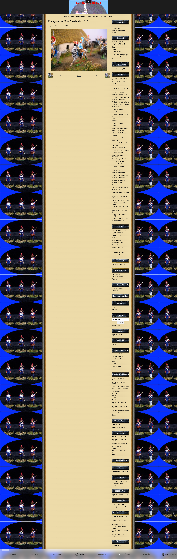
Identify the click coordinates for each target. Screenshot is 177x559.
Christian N (115, 412)
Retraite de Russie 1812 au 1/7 (119, 197)
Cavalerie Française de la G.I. (120, 97)
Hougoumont (116, 307)
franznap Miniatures (118, 220)
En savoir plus (116, 325)
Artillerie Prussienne (118, 170)
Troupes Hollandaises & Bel (120, 143)
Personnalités (116, 274)
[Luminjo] (146, 554)
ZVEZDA (120, 433)
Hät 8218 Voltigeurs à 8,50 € (120, 388)
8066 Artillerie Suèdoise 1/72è (119, 403)
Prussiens (114, 279)
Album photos (80, 16)
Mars (113, 361)
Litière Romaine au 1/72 (119, 230)
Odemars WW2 (116, 424)
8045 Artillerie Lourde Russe (120, 400)
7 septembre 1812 (117, 545)
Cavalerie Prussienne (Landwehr (118, 167)
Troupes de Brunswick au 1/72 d (119, 82)
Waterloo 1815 (116, 28)
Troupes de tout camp (118, 264)
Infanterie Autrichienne (118, 172)
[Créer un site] (12, 554)
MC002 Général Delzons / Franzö (119, 527)
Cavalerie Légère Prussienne (120, 159)
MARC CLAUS (116, 52)
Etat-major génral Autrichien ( (120, 193)
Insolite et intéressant (120, 350)
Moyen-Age (120, 340)
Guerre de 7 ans (120, 270)
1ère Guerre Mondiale (120, 296)
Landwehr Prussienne (118, 164)
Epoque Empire (116, 245)
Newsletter (103, 16)
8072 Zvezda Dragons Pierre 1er (120, 406)
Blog (72, 16)
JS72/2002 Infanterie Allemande (118, 289)
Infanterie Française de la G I (120, 94)
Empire (120, 74)
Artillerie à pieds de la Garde (120, 102)
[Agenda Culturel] (168, 554)
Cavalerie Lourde (117, 112)
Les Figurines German (118, 359)
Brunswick (115, 145)
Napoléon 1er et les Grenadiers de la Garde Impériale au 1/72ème (118, 43)
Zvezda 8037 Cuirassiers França (119, 447)
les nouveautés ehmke (118, 354)
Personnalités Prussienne (119, 148)
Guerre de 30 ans (120, 261)
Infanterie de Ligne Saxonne (120, 128)
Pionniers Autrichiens (118, 182)
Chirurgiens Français (118, 92)
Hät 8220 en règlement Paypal (120, 386)
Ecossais (114, 135)
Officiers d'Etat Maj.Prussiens (120, 150)
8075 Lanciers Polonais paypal (118, 383)
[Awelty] (79, 554)
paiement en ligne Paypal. (120, 374)
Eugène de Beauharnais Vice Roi (120, 517)
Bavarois (114, 120)
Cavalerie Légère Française (120, 114)
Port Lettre (115, 393)
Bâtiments (120, 303)
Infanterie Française (117, 109)
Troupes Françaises (117, 276)
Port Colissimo (116, 391)
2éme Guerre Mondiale (120, 285)
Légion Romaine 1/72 (118, 233)
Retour (79, 76)
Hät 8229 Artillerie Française (120, 410)
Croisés (114, 344)
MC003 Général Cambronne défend (120, 531)
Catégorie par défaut (118, 504)
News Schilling (116, 86)
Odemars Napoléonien (118, 427)
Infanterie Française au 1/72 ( (120, 218)
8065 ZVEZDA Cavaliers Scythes (119, 451)
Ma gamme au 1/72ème (118, 524)
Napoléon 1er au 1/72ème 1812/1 (119, 521)
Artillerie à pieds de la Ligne (120, 104)
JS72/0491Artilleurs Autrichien (118, 379)
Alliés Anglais (116, 140)
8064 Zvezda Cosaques (118, 455)
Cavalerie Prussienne (118, 161)
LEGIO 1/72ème (120, 491)
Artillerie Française (117, 107)
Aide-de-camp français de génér (119, 211)
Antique (120, 226)
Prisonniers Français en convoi (118, 117)
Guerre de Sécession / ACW (120, 471)
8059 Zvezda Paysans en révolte (119, 439)
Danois (114, 125)
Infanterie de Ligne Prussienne (117, 155)
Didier (114, 415)
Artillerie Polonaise (117, 190)
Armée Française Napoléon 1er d (120, 89)
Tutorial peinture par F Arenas (118, 484)
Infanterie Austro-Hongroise (120, 175)
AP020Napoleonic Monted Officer (119, 396)
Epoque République (117, 247)
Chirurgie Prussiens (117, 152)
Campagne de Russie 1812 (119, 507)
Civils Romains (116, 240)
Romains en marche (117, 242)
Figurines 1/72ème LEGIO (120, 495)
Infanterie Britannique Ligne (120, 138)
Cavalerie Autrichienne (118, 180)
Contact (95, 16)
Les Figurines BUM (117, 356)
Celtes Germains (116, 250)
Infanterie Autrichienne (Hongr (118, 31)
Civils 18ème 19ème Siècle (120, 187)
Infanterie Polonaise (118, 123)
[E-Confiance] (124, 554)
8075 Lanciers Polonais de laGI (119, 443)
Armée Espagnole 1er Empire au (120, 207)
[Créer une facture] (101, 554)
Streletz (114, 364)
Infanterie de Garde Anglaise (120, 133)
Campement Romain (118, 252)
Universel (114, 26)
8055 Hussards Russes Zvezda (120, 437)
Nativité (114, 237)
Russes (114, 185)
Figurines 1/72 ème (117, 335)
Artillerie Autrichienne (118, 99)
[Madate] (34, 554)
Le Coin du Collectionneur (119, 481)
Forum (89, 16)
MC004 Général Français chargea (119, 535)
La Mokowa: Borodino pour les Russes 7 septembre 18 (120, 55)
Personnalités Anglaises (118, 130)
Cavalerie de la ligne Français (120, 78)
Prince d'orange (116, 366)
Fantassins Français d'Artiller (120, 200)
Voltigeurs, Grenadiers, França (118, 203)
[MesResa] (57, 554)
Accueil (66, 16)
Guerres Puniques (117, 235)
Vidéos (110, 16)
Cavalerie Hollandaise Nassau (120, 369)
